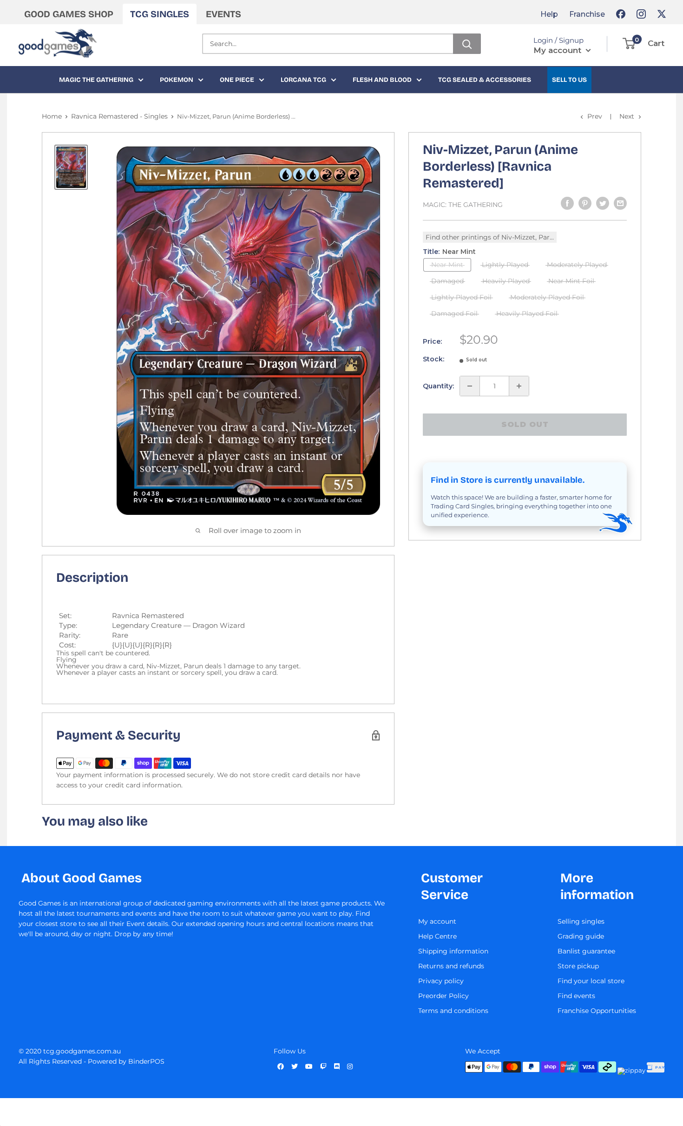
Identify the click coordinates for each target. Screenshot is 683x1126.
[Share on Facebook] (567, 203)
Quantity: (438, 386)
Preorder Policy (443, 996)
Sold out (525, 424)
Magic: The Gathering (463, 204)
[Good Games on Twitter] (661, 14)
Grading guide (581, 936)
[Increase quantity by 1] (519, 386)
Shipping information (453, 951)
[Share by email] (620, 203)
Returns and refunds (451, 966)
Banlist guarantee (586, 951)
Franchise (587, 14)
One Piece (237, 80)
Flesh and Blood (382, 80)
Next (626, 116)
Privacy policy (441, 981)
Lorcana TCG (303, 80)
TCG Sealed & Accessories (484, 80)
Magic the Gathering (96, 80)
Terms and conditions (453, 1010)
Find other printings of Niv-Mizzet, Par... (490, 237)
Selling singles (581, 921)
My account (558, 50)
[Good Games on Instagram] (641, 14)
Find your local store (591, 981)
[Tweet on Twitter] (602, 203)
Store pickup (578, 966)
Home (52, 116)
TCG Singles (159, 14)
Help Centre (437, 936)
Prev (594, 116)
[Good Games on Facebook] (620, 14)
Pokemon (176, 80)
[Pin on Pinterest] (584, 203)
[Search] (467, 43)
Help (549, 14)
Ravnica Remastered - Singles (119, 116)
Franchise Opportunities (597, 1010)
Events (223, 14)
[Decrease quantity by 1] (469, 386)
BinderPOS (146, 1061)
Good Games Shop (68, 14)
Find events (576, 996)
